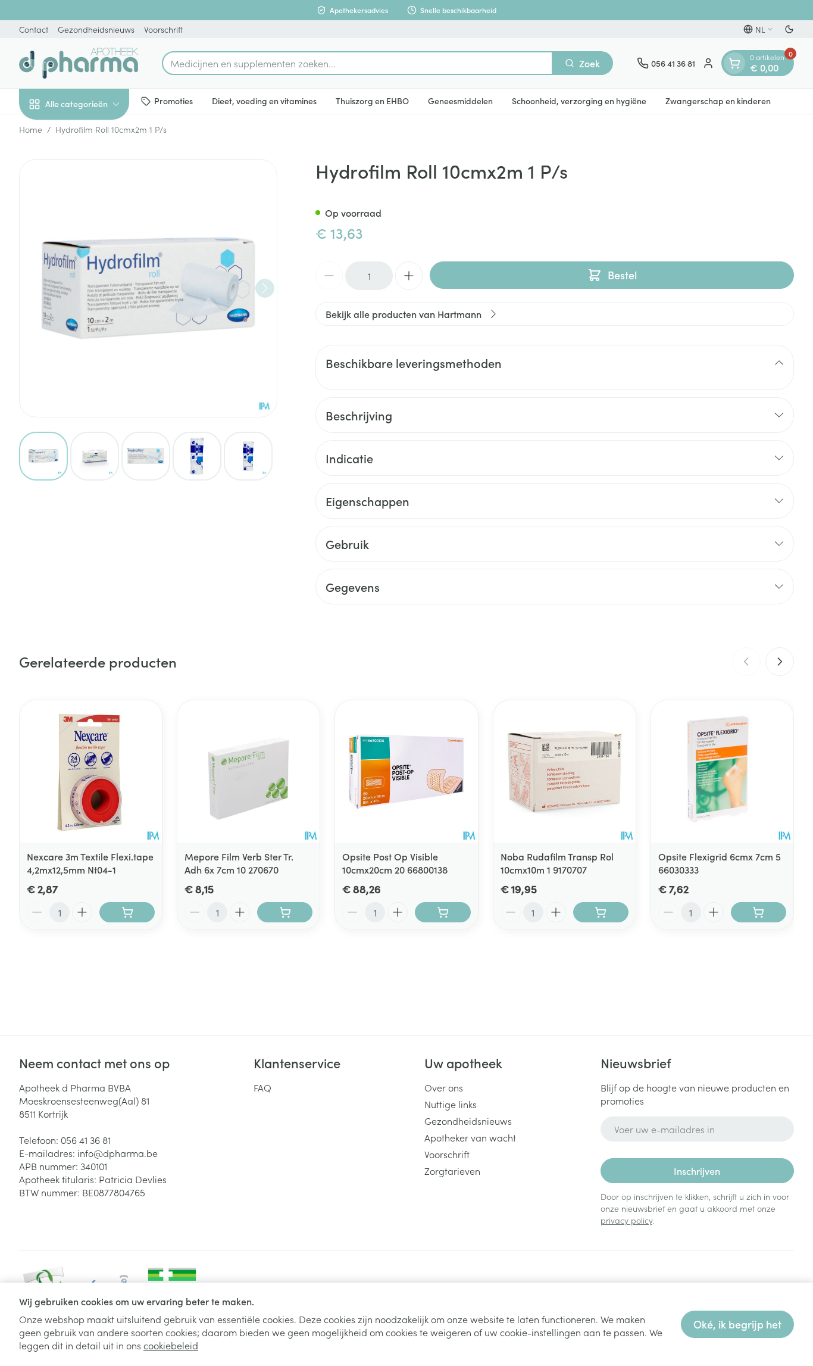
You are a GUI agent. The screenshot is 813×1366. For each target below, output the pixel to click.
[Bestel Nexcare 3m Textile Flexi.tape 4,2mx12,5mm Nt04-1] (127, 912)
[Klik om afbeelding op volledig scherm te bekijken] (148, 288)
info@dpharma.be (117, 1152)
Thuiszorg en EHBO (372, 101)
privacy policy (626, 1220)
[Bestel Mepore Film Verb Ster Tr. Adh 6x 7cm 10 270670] (284, 912)
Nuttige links (450, 1104)
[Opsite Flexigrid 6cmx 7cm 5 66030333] (722, 771)
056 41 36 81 (86, 1139)
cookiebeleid (170, 1345)
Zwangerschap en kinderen (718, 101)
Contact (33, 29)
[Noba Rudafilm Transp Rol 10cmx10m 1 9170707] (564, 771)
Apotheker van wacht (470, 1137)
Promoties (173, 101)
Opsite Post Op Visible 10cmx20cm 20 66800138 (395, 863)
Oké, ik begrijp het (737, 1324)
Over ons (443, 1087)
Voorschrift (163, 29)
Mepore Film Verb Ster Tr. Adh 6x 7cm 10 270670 (239, 863)
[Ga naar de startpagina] (78, 63)
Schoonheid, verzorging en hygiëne (579, 101)
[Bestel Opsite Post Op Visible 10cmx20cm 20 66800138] (442, 912)
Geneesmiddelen (460, 101)
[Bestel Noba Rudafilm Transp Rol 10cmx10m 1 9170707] (600, 912)
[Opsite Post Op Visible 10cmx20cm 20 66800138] (406, 771)
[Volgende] (264, 288)
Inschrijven (697, 1170)
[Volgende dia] (779, 661)
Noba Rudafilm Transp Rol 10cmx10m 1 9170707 (557, 863)
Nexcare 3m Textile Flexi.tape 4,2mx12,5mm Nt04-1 (90, 863)
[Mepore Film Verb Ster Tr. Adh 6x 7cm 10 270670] (248, 771)
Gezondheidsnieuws (96, 29)
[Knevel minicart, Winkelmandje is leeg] (734, 63)
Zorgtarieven (452, 1170)
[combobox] (357, 63)
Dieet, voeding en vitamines (264, 101)
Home (30, 129)
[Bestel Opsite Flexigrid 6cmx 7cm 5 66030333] (758, 912)
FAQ (262, 1087)
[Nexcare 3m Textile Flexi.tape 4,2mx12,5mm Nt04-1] (91, 771)
